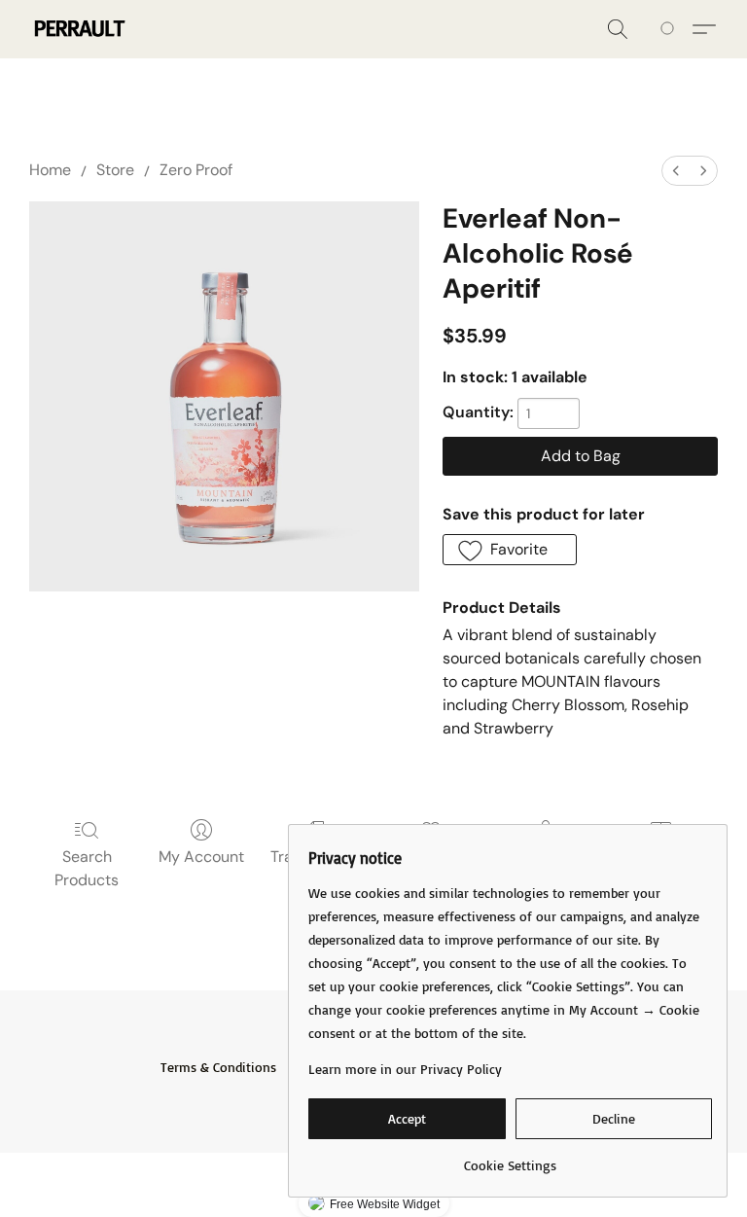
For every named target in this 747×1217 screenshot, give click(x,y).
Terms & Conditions (218, 1066)
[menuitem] (676, 171)
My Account (201, 856)
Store (115, 170)
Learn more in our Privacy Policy (405, 1068)
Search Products (86, 868)
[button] (78, 29)
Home (50, 170)
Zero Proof (196, 170)
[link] (510, 1158)
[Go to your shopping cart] (670, 29)
